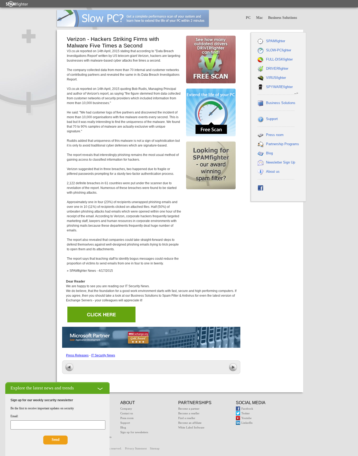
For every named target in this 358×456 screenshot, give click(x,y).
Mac (259, 18)
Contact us (126, 413)
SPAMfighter (275, 41)
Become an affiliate (190, 422)
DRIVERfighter (277, 68)
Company (126, 408)
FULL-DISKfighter (279, 59)
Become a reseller (188, 413)
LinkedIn (247, 422)
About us (273, 171)
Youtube (246, 418)
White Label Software (191, 427)
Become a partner (188, 408)
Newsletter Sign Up (280, 162)
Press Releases (77, 355)
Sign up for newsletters (134, 432)
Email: (14, 416)
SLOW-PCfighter (278, 50)
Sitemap (155, 448)
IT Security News (103, 355)
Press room (275, 135)
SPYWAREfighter (279, 87)
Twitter (245, 413)
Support (272, 119)
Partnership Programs (282, 144)
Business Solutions (282, 18)
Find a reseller (186, 418)
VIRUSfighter (276, 78)
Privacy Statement (136, 448)
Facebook (247, 408)
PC (248, 18)
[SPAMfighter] (17, 4)
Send (55, 440)
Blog (269, 153)
